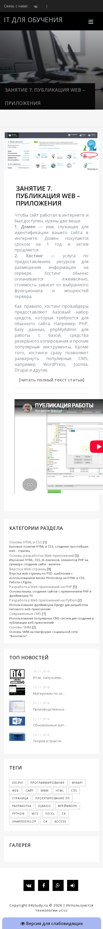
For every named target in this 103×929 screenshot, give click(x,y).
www (45, 790)
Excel (50, 813)
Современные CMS (25, 613)
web (15, 790)
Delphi (17, 783)
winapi (77, 783)
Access (60, 821)
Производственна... (49, 709)
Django (44, 806)
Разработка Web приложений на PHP (40, 586)
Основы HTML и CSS (25, 542)
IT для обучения (33, 19)
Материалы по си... (49, 693)
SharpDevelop (24, 821)
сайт (30, 790)
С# (45, 821)
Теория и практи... (48, 741)
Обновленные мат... (50, 725)
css (74, 790)
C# (64, 813)
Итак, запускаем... (48, 677)
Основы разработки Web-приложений (41, 555)
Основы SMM (20, 627)
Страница (20, 798)
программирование (47, 783)
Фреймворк (67, 806)
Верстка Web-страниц (27, 569)
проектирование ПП (52, 798)
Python (18, 813)
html (60, 790)
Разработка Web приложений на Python (43, 600)
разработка (21, 806)
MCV (35, 813)
